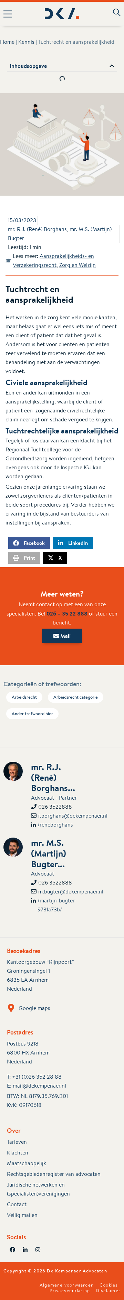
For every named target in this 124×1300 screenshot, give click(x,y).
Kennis (26, 42)
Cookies (108, 1285)
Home (7, 42)
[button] (10, 13)
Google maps (34, 1008)
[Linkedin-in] (25, 1249)
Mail (65, 636)
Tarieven (17, 1142)
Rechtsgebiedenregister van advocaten (54, 1174)
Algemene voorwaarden (67, 1285)
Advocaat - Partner (54, 797)
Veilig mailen (22, 1215)
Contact (17, 1204)
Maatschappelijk (26, 1163)
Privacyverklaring (70, 1290)
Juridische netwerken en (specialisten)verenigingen (38, 1189)
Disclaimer (108, 1290)
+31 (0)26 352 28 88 (37, 1076)
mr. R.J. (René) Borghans (37, 229)
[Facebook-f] (12, 1249)
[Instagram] (37, 1249)
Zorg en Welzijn (77, 265)
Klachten (17, 1152)
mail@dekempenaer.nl (39, 1085)
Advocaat (42, 873)
